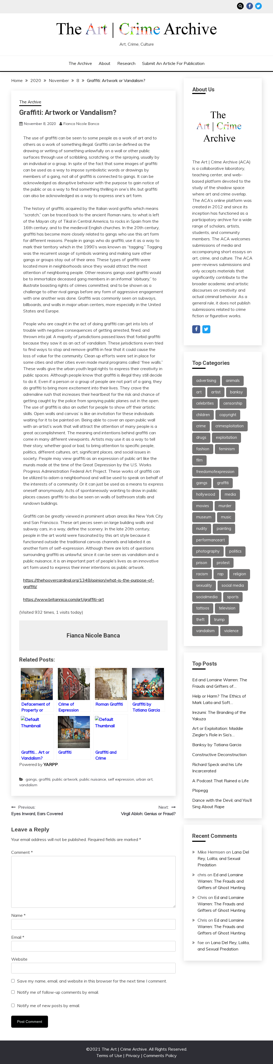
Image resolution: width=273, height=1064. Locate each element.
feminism (227, 449)
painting (224, 528)
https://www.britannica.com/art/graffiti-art (63, 599)
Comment (22, 852)
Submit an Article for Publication (173, 63)
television (227, 608)
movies (202, 505)
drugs (201, 437)
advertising (206, 380)
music (226, 517)
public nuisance (92, 779)
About (104, 63)
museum (203, 517)
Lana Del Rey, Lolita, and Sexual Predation (223, 858)
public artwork (65, 779)
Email (17, 937)
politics (235, 551)
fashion (202, 449)
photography (208, 551)
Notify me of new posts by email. (48, 1005)
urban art (144, 779)
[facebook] (196, 329)
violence (231, 630)
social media (233, 585)
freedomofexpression (215, 471)
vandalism (28, 785)
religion (239, 574)
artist (215, 392)
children (203, 414)
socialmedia (207, 596)
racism (202, 574)
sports (233, 596)
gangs (31, 779)
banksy (236, 392)
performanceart (210, 540)
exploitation (226, 437)
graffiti (44, 779)
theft (200, 619)
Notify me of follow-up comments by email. (58, 992)
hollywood (205, 494)
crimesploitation (229, 426)
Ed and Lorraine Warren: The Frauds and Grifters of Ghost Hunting (221, 881)
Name (18, 915)
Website (19, 959)
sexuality (204, 585)
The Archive (80, 63)
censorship (232, 403)
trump (219, 619)
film (199, 460)
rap (221, 574)
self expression (121, 779)
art (199, 392)
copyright (227, 414)
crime (201, 426)
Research (126, 63)
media (230, 494)
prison (201, 562)
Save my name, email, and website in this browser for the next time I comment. (92, 981)
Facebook (249, 6)
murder (225, 505)
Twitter (258, 6)
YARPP (51, 764)
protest (223, 562)
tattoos (202, 608)
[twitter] (206, 329)
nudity (201, 528)
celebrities (205, 403)
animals (233, 380)
